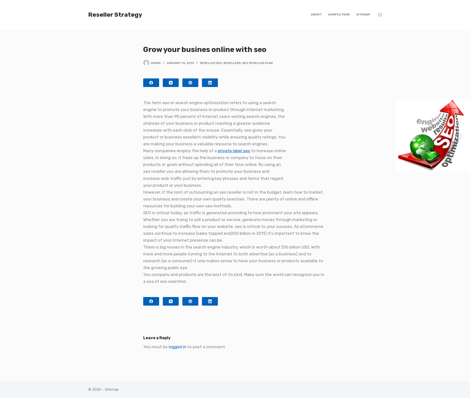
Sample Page (339, 14)
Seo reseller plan (257, 63)
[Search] (380, 15)
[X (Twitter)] (171, 82)
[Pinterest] (190, 82)
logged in (177, 346)
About (316, 14)
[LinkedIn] (210, 82)
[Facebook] (151, 82)
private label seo (234, 150)
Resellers (232, 63)
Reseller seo (211, 63)
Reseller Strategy (115, 14)
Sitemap (363, 14)
